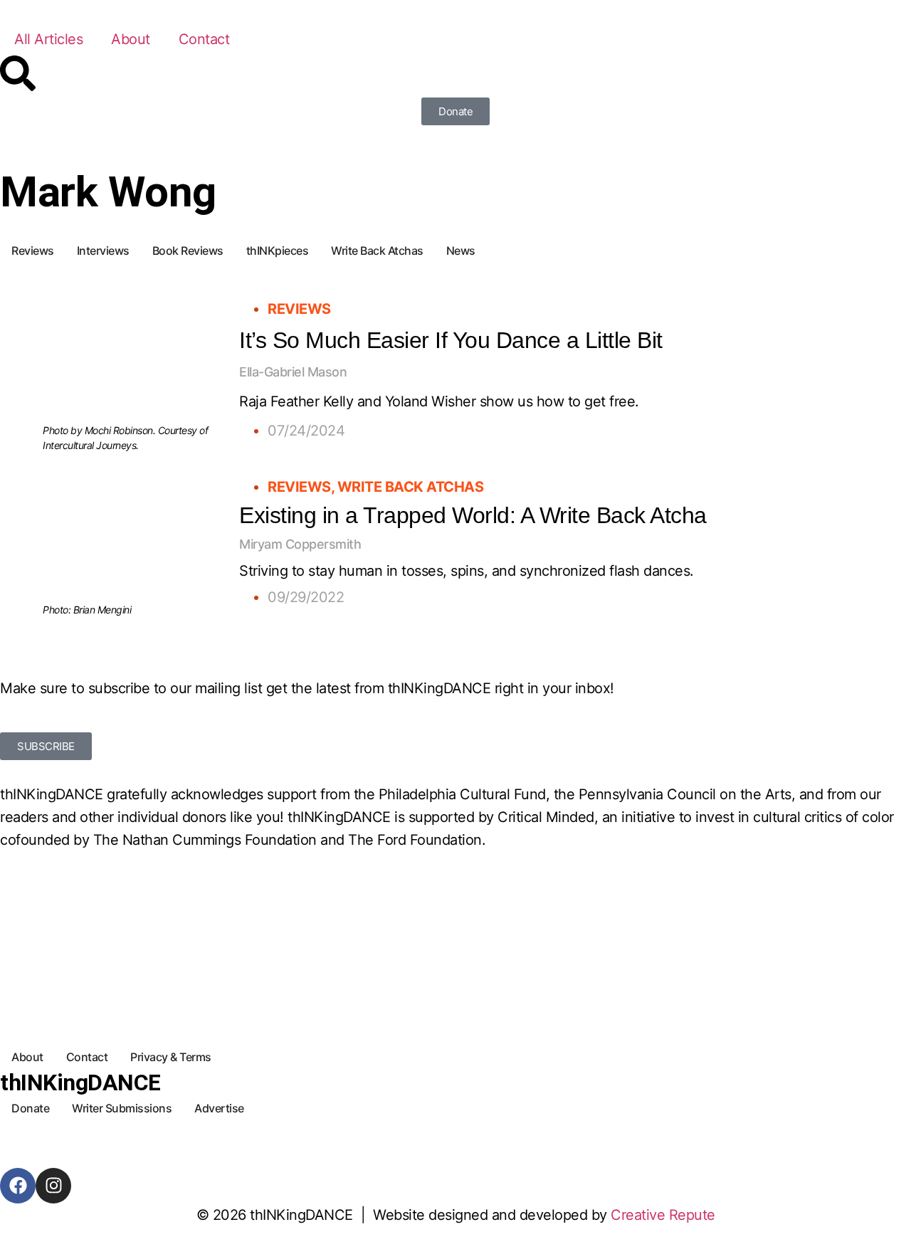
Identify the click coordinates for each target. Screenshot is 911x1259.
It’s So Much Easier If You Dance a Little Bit (451, 340)
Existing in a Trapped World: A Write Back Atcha (473, 515)
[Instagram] (53, 1185)
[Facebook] (18, 1185)
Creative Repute (663, 1214)
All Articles (48, 39)
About (130, 39)
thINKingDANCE (80, 1082)
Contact (204, 39)
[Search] (18, 73)
